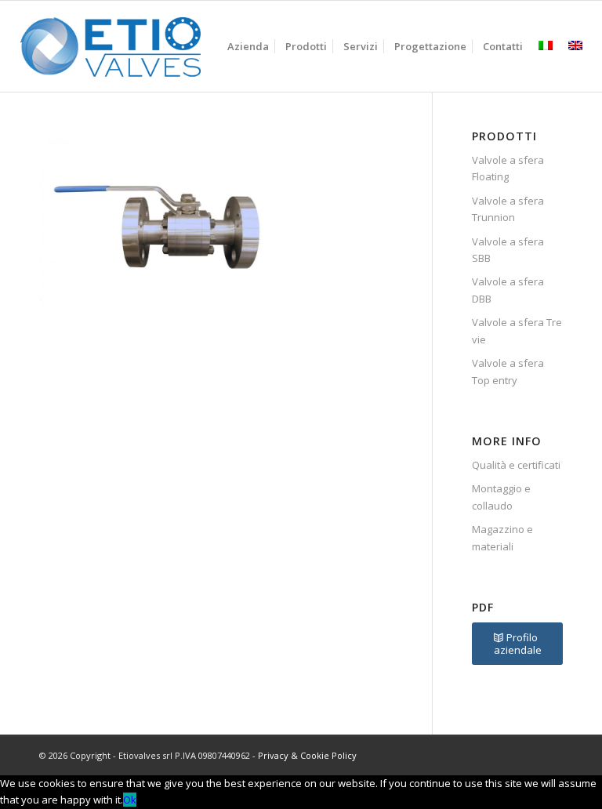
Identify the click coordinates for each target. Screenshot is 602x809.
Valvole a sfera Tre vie (517, 330)
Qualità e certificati (516, 465)
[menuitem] (248, 46)
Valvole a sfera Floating (508, 168)
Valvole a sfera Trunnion (508, 209)
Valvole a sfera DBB (508, 289)
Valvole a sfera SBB (508, 249)
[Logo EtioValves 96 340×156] (111, 46)
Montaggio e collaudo (501, 496)
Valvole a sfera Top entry (508, 371)
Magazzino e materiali (502, 537)
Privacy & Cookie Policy (307, 755)
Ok (129, 800)
